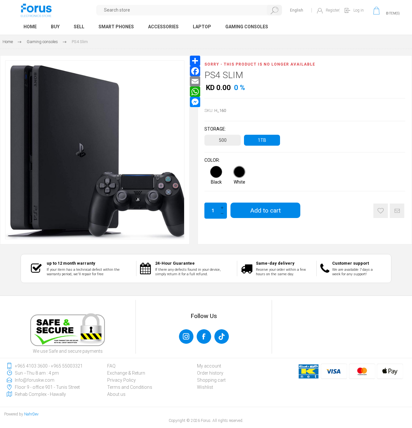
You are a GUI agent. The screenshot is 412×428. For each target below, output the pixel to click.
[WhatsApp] (195, 92)
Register (332, 10)
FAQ (111, 366)
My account (209, 366)
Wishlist (205, 387)
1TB (262, 140)
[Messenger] (195, 102)
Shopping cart (211, 380)
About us (116, 394)
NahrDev (31, 414)
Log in (358, 10)
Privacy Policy (121, 380)
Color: (212, 160)
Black (216, 182)
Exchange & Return (126, 373)
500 (223, 140)
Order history (210, 373)
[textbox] (189, 10)
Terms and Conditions (129, 387)
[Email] (195, 81)
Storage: (215, 129)
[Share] (195, 61)
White (239, 182)
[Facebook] (195, 71)
